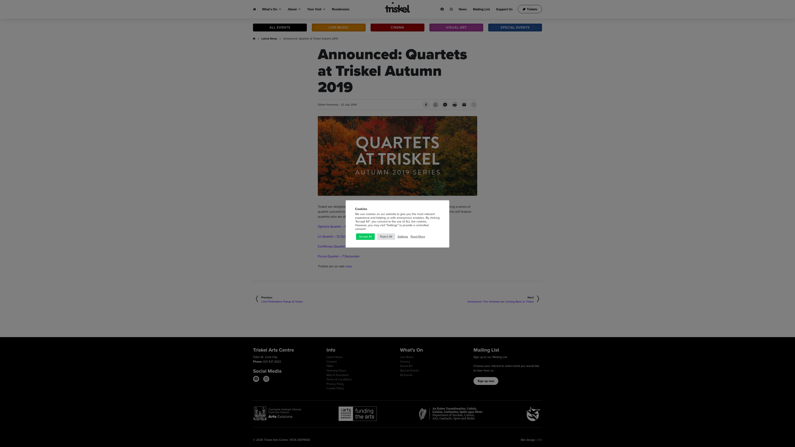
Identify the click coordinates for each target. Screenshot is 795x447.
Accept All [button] (365, 236)
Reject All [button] (386, 236)
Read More (418, 236)
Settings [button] (403, 236)
